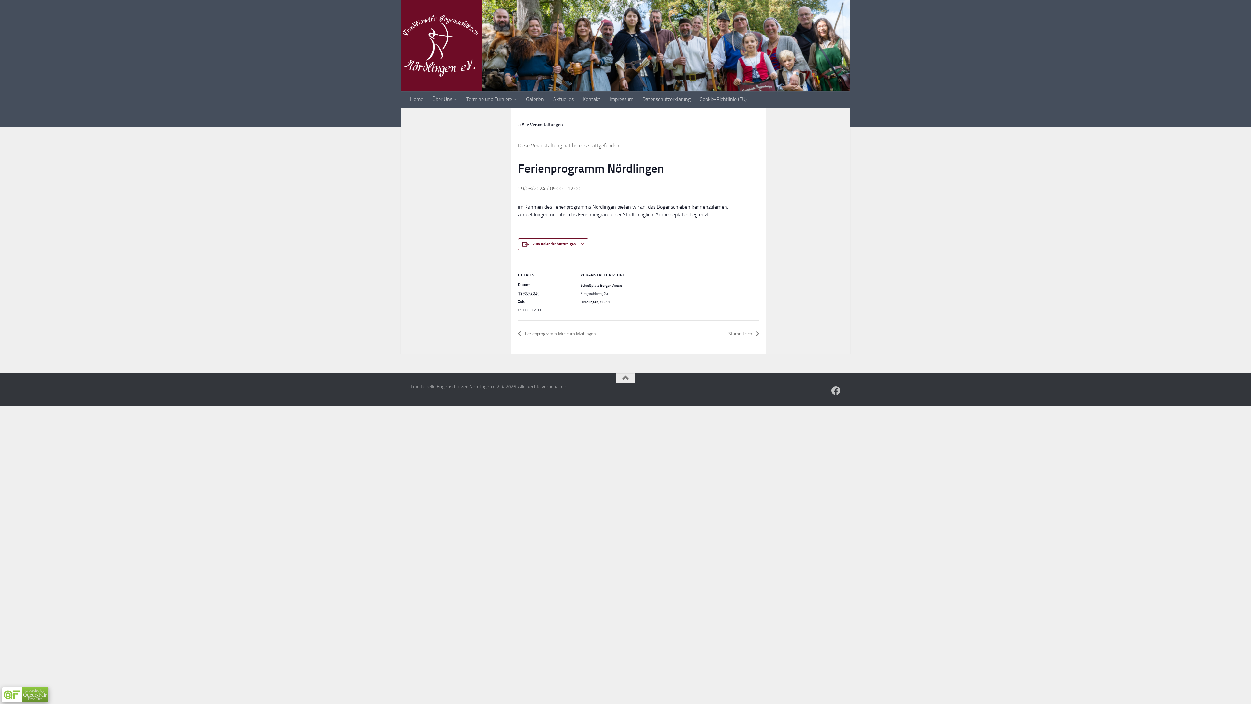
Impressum (621, 99)
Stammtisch (740, 334)
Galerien (535, 99)
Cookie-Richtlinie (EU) (723, 99)
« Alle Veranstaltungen (540, 124)
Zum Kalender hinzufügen (554, 244)
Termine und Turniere (489, 99)
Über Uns (442, 99)
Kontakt (591, 99)
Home (416, 99)
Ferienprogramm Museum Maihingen (560, 334)
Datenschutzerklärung (666, 99)
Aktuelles (563, 99)
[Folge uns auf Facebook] (836, 390)
